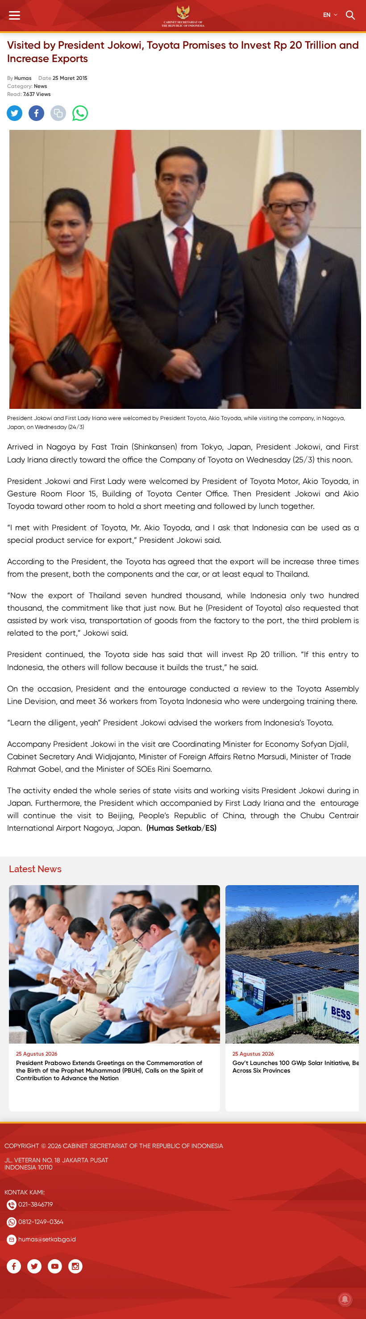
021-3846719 (35, 1204)
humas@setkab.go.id (46, 1239)
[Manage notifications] (345, 1299)
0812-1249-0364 (40, 1221)
